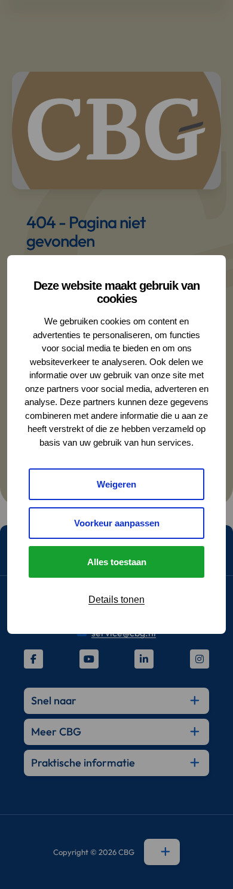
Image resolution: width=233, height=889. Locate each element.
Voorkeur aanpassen (117, 523)
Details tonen (116, 599)
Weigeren (116, 484)
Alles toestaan (116, 562)
